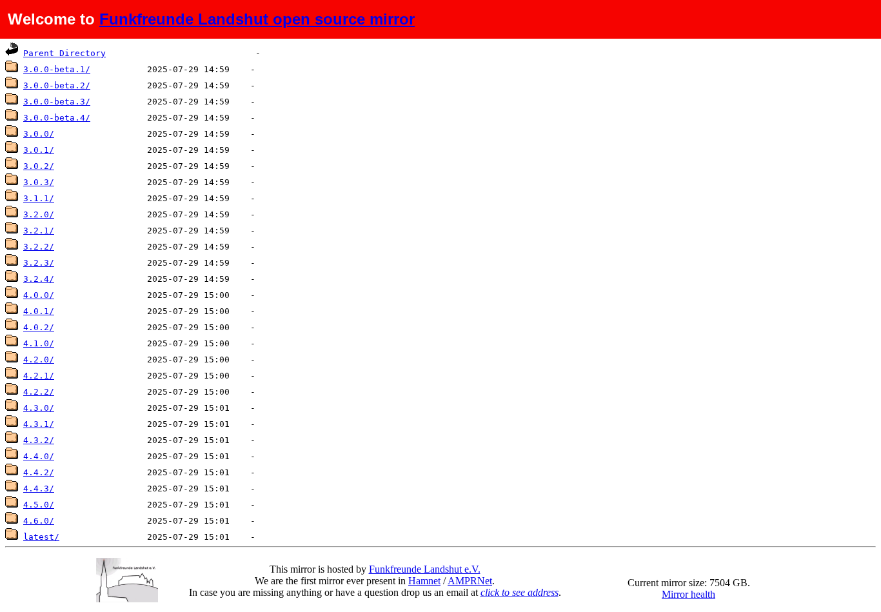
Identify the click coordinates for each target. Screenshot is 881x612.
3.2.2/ (38, 247)
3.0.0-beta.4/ (56, 118)
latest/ (41, 537)
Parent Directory (64, 53)
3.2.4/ (38, 279)
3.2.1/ (38, 230)
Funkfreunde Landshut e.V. (424, 569)
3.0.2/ (38, 166)
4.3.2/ (38, 440)
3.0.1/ (38, 150)
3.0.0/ (38, 134)
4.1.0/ (38, 343)
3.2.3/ (38, 263)
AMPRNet (470, 580)
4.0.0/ (38, 295)
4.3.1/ (38, 424)
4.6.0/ (38, 521)
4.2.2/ (38, 392)
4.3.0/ (38, 408)
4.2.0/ (38, 359)
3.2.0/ (38, 214)
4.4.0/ (38, 456)
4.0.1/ (38, 311)
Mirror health (688, 594)
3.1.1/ (38, 198)
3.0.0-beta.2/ (56, 85)
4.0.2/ (38, 327)
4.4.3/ (38, 488)
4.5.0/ (38, 504)
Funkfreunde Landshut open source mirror (257, 19)
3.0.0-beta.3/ (56, 101)
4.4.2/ (38, 472)
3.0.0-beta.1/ (56, 69)
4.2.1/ (38, 375)
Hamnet (424, 580)
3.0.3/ (38, 182)
